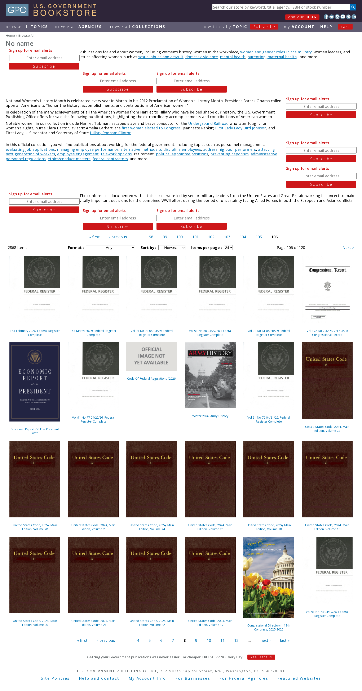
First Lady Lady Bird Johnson (240, 127)
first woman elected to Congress (151, 127)
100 (179, 236)
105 (259, 236)
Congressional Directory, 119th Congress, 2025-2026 (268, 627)
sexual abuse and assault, (161, 56)
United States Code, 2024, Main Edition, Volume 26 (210, 527)
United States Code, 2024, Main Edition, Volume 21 (93, 623)
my (299, 26)
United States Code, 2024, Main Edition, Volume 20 (35, 623)
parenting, (256, 56)
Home (10, 35)
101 (195, 236)
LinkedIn (354, 16)
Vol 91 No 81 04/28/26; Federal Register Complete (268, 333)
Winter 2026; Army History (210, 416)
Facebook (326, 16)
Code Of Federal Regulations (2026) (152, 378)
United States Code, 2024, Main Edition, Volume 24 (152, 527)
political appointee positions (182, 153)
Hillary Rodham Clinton (110, 132)
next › (265, 640)
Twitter (331, 16)
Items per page (206, 247)
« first (94, 236)
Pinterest (348, 16)
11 (222, 640)
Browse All (27, 26)
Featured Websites (299, 678)
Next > (348, 247)
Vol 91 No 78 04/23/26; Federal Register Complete (152, 333)
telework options (116, 153)
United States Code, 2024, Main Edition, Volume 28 (35, 527)
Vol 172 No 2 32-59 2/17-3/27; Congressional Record (327, 333)
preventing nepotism (229, 153)
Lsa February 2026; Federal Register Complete (35, 333)
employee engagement (78, 153)
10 (209, 640)
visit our (302, 17)
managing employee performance (87, 149)
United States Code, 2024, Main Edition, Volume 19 (327, 527)
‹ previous (118, 236)
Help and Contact (99, 678)
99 (165, 236)
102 (211, 236)
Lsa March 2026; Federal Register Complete (93, 333)
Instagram (337, 16)
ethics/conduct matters (69, 158)
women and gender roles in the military (276, 51)
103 (227, 236)
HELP (326, 26)
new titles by (238, 26)
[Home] (53, 14)
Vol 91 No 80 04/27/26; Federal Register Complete (210, 333)
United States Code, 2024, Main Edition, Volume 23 (93, 527)
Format (75, 247)
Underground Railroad (208, 123)
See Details (261, 657)
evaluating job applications (30, 149)
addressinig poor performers (229, 149)
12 (236, 640)
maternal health (282, 56)
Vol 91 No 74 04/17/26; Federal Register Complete (327, 614)
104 (243, 236)
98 (151, 236)
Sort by (148, 247)
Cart (345, 26)
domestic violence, (202, 56)
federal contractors (110, 158)
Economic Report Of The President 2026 (35, 431)
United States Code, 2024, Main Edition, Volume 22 (152, 623)
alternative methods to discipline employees (160, 149)
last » (285, 640)
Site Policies (55, 678)
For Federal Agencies (243, 678)
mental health (232, 56)
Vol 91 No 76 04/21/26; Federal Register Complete (268, 419)
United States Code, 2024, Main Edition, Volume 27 (327, 429)
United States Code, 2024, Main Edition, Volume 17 (210, 623)
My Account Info (147, 678)
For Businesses (192, 678)
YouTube (342, 16)
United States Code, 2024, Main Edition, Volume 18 (269, 527)
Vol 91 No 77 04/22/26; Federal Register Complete (93, 419)
